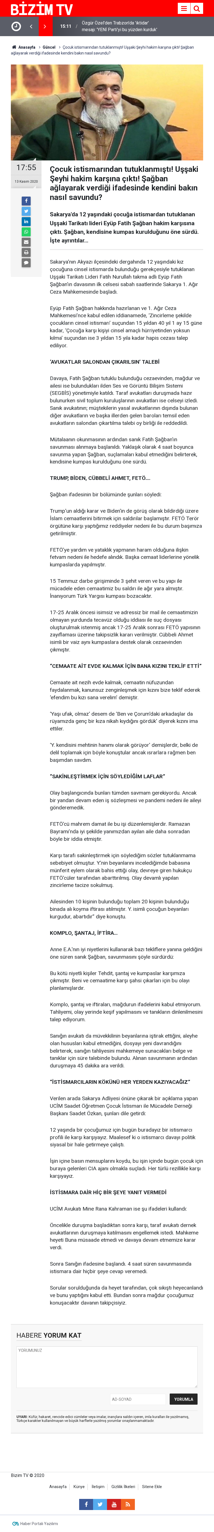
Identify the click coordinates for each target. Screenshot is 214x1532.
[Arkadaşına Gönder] (26, 242)
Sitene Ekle (152, 1486)
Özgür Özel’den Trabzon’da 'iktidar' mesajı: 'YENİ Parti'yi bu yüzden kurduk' (119, 26)
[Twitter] (26, 211)
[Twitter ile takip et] (100, 1504)
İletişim (98, 1486)
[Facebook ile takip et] (86, 1504)
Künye (79, 1486)
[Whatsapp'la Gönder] (26, 231)
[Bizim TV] (42, 8)
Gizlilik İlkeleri (123, 1486)
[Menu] (184, 8)
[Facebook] (26, 201)
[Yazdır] (26, 252)
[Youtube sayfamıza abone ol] (114, 1504)
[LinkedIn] (26, 221)
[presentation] (31, 26)
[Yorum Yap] (26, 262)
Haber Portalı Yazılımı (39, 1523)
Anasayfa (58, 1486)
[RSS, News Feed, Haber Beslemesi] (128, 1504)
